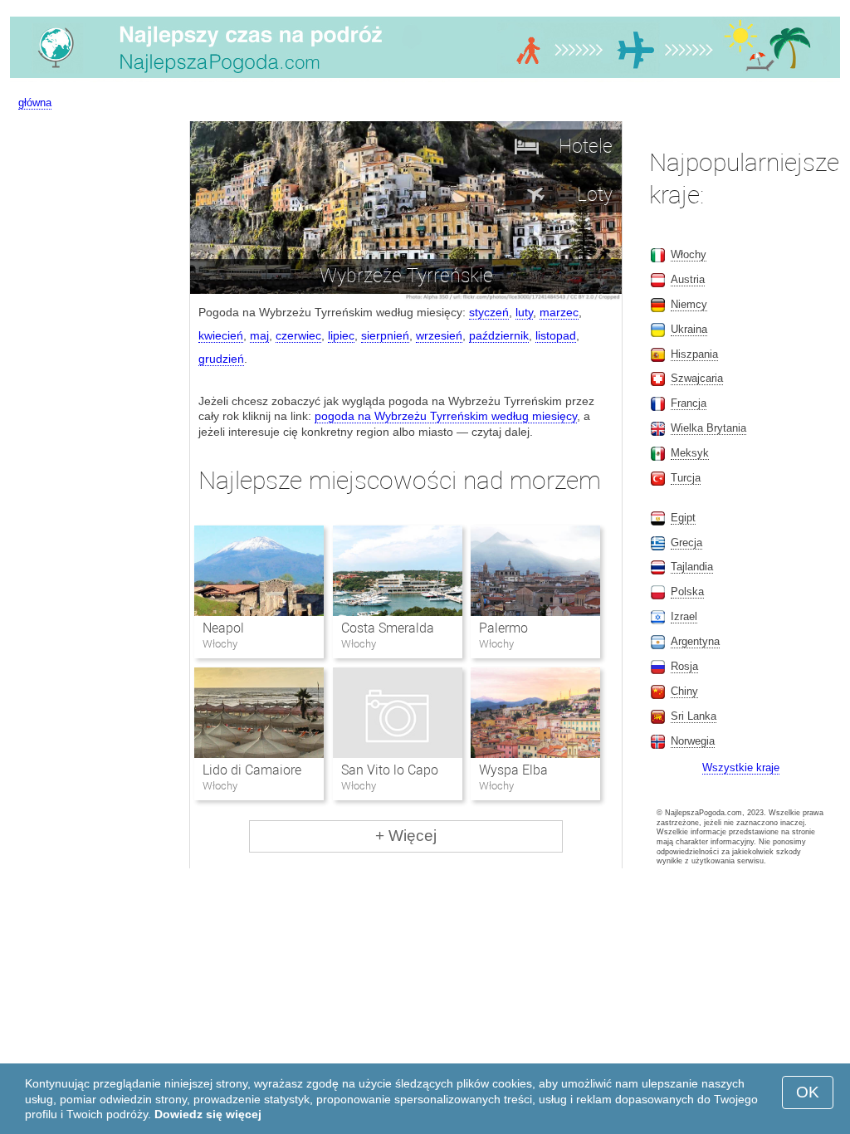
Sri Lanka (693, 716)
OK (807, 1092)
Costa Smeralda (387, 628)
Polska (687, 591)
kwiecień (220, 335)
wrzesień (439, 335)
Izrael (684, 616)
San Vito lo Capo (389, 770)
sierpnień (385, 335)
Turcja (686, 478)
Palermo (503, 628)
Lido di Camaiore (252, 770)
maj (259, 335)
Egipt (683, 517)
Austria (688, 279)
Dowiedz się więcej (207, 1114)
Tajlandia (692, 566)
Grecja (686, 542)
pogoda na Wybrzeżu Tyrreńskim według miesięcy (446, 416)
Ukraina (689, 329)
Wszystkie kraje (740, 767)
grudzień (221, 358)
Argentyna (695, 641)
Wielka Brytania (708, 428)
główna (34, 102)
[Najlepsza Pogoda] (425, 78)
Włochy (688, 254)
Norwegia (693, 741)
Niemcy (689, 304)
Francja (688, 403)
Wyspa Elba (513, 770)
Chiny (684, 691)
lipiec (341, 335)
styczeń (489, 312)
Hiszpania (694, 354)
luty (524, 312)
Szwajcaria (697, 378)
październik (499, 335)
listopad (555, 335)
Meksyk (690, 453)
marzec (559, 312)
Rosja (684, 666)
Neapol (223, 628)
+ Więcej (406, 835)
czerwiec (298, 335)
